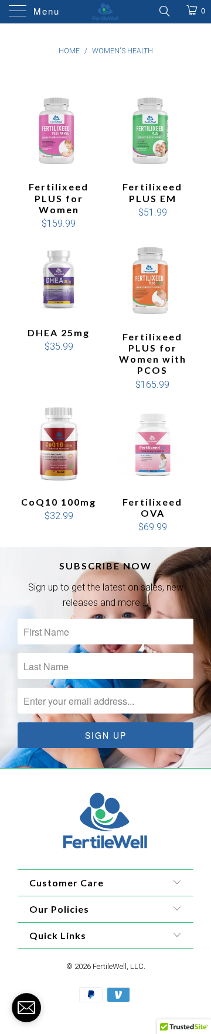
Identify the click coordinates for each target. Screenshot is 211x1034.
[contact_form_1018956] (26, 1007)
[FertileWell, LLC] (105, 11)
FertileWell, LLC (118, 966)
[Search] (164, 11)
